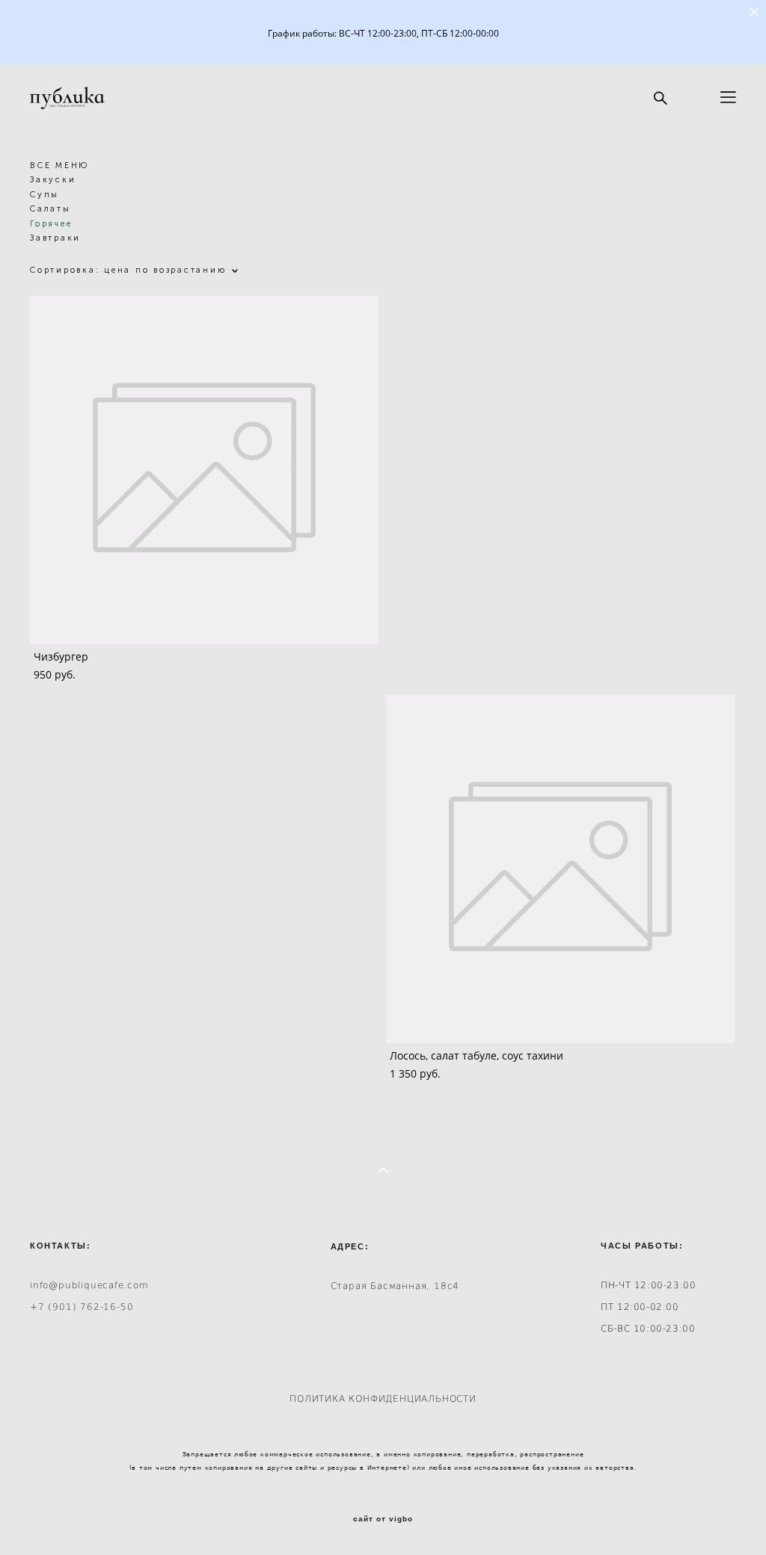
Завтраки (55, 238)
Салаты (50, 209)
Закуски (53, 180)
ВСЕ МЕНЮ (59, 165)
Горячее (51, 224)
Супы (44, 195)
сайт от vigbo (383, 1519)
